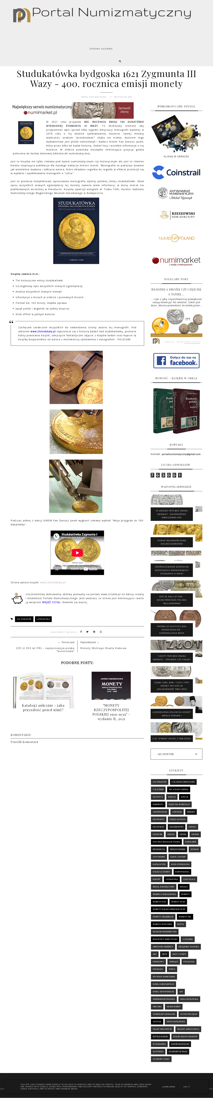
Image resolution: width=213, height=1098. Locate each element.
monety (185, 894)
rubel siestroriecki (163, 992)
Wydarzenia (159, 1044)
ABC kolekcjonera (178, 789)
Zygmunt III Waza (178, 1052)
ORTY (164, 954)
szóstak (157, 1022)
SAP (181, 992)
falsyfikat (158, 827)
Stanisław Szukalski (164, 1014)
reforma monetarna (164, 977)
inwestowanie (177, 849)
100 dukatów (24, 619)
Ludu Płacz (189, 879)
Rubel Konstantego (163, 984)
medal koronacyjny (164, 887)
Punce (172, 969)
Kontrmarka (182, 872)
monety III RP (178, 902)
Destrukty (159, 819)
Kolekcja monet (161, 872)
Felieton (157, 834)
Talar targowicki (162, 1029)
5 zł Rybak (158, 789)
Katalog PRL (159, 864)
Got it (187, 1087)
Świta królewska (176, 1022)
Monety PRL (185, 917)
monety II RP (159, 902)
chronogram (160, 812)
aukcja (172, 797)
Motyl (180, 924)
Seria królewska (189, 999)
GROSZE (195, 834)
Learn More (168, 1087)
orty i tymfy (179, 954)
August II (158, 797)
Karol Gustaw (178, 857)
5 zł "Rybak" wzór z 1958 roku (172, 738)
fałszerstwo (177, 827)
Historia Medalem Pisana (166, 842)
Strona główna (101, 48)
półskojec (158, 969)
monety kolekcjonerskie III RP (169, 909)
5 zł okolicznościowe (183, 782)
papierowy (158, 962)
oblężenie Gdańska (189, 947)
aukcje (184, 797)
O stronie (188, 939)
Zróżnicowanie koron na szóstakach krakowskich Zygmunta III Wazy (172, 570)
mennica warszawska (164, 894)
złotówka (158, 1052)
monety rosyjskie (162, 924)
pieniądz (173, 962)
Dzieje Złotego (178, 819)
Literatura (43, 619)
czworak (177, 812)
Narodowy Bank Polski (165, 939)
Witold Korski (160, 1037)
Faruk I (192, 827)
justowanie (159, 857)
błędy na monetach (179, 804)
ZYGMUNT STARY (161, 1059)
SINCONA (157, 1007)
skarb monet (174, 1007)
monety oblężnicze (163, 917)
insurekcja (159, 849)
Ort (155, 954)
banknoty (158, 804)
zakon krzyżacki (180, 1044)
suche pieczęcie (188, 1014)
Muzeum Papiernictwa (165, 932)
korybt (157, 879)
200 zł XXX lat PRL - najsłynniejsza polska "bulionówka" (172, 600)
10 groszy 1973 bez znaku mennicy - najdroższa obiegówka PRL (172, 514)
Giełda (171, 834)
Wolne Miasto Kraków (185, 1037)
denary (191, 812)
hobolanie (190, 842)
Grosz (183, 834)
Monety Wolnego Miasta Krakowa (103, 648)
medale (184, 887)
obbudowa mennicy (163, 947)
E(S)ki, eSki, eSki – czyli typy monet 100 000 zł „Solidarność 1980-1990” (172, 685)
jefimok (195, 849)
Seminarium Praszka (164, 999)
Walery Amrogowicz (188, 1029)
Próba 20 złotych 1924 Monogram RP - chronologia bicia (172, 629)
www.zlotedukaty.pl (53, 582)
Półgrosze (189, 962)
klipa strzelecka (180, 864)
